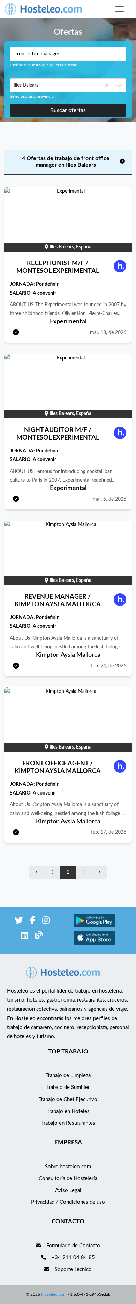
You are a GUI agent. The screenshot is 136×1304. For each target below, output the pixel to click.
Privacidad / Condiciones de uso (68, 1202)
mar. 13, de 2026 (108, 332)
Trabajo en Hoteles (68, 1111)
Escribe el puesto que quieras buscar (43, 65)
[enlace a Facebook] (33, 921)
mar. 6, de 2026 (109, 499)
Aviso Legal (68, 1190)
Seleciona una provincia (32, 96)
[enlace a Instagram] (46, 921)
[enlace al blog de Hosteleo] (39, 936)
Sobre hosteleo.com (68, 1166)
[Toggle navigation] (119, 9)
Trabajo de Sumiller (68, 1087)
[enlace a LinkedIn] (24, 936)
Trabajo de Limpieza (68, 1075)
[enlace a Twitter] (19, 921)
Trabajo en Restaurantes (68, 1123)
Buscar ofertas (68, 110)
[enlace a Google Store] (94, 926)
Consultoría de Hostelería (68, 1178)
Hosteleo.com (54, 1294)
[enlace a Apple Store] (94, 943)
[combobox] (14, 85)
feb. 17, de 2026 (108, 832)
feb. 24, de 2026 (108, 666)
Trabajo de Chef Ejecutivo (68, 1099)
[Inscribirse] (16, 333)
